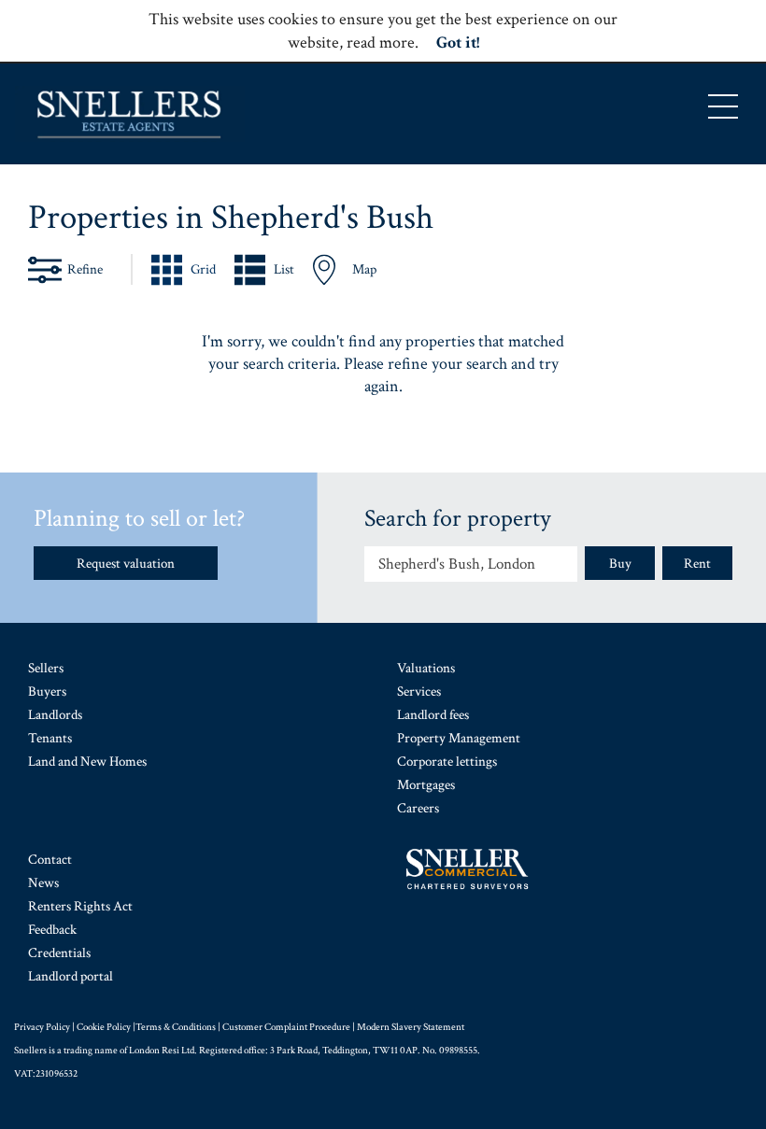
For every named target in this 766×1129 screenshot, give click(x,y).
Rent (697, 563)
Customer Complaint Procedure (286, 1027)
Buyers (47, 691)
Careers (418, 808)
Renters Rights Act (80, 906)
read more (381, 42)
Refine (85, 269)
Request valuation (126, 563)
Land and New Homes (87, 761)
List (284, 269)
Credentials (59, 953)
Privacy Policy (42, 1027)
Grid (203, 269)
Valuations (426, 668)
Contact (50, 859)
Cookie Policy (104, 1027)
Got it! (457, 42)
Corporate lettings (447, 761)
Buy (620, 563)
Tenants (50, 738)
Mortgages (426, 785)
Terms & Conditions (175, 1027)
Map (364, 269)
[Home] (130, 114)
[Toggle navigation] (723, 106)
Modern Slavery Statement (410, 1027)
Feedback (52, 929)
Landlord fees (433, 715)
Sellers (46, 668)
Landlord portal (70, 976)
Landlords (55, 715)
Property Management (458, 738)
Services (419, 691)
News (43, 883)
